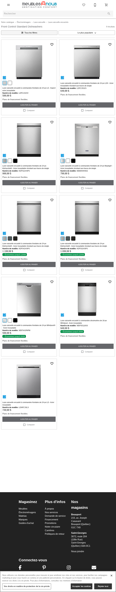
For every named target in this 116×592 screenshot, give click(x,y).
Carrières (49, 530)
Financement (51, 519)
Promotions (50, 523)
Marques (23, 519)
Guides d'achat (26, 523)
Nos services (51, 512)
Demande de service (55, 516)
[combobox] (87, 32)
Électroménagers (24, 22)
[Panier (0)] (106, 5)
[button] (8, 5)
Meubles (23, 508)
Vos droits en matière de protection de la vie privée (27, 586)
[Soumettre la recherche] (109, 13)
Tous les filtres (30, 33)
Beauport (76, 514)
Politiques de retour (54, 534)
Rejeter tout (103, 586)
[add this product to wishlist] (52, 44)
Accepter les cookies (81, 586)
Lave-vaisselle (39, 22)
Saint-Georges (79, 533)
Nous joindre (77, 551)
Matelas (23, 516)
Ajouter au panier (29, 105)
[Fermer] (111, 575)
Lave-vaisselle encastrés (58, 22)
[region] (58, 581)
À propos (49, 508)
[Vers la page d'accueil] (39, 5)
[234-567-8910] (95, 5)
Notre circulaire (52, 526)
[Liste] (83, 5)
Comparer (31, 110)
